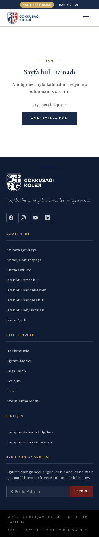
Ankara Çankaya (21, 250)
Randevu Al (69, 4)
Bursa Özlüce (18, 270)
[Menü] (86, 18)
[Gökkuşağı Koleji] (23, 18)
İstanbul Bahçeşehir (25, 300)
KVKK (11, 391)
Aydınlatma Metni (23, 401)
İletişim (13, 381)
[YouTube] (35, 217)
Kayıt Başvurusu (37, 4)
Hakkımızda (17, 351)
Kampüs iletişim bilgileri (29, 432)
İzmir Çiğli (16, 320)
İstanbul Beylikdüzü (25, 310)
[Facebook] (11, 217)
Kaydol (81, 491)
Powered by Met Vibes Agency (55, 530)
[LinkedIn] (47, 217)
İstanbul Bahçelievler (26, 290)
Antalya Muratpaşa (23, 260)
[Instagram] (23, 217)
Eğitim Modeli (19, 361)
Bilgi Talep (16, 371)
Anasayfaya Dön (49, 118)
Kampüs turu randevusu (29, 442)
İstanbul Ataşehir (22, 280)
